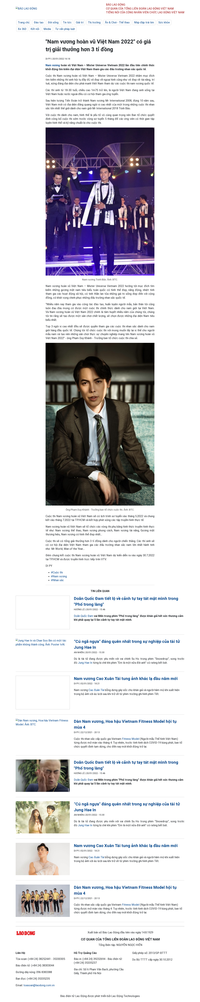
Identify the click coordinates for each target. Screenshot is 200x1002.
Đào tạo (39, 22)
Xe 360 (22, 29)
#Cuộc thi (57, 572)
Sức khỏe (164, 22)
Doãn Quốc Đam (83, 616)
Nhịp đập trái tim (144, 22)
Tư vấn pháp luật (65, 29)
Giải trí (80, 22)
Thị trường (94, 22)
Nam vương (53, 65)
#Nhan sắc (57, 580)
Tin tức (67, 22)
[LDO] (43, 613)
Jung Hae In (85, 662)
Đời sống (53, 22)
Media (47, 29)
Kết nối (35, 29)
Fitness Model (130, 738)
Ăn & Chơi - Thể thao (117, 22)
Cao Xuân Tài (96, 690)
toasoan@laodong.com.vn (39, 985)
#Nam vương (59, 576)
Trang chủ (24, 22)
